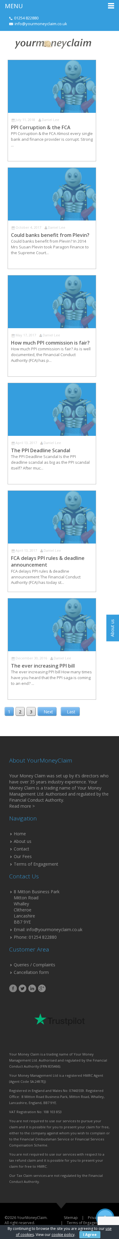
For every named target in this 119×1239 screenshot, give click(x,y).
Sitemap (71, 1217)
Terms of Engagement (36, 864)
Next (48, 712)
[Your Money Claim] (52, 43)
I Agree (90, 1234)
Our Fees (23, 856)
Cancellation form (31, 972)
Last (71, 712)
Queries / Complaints (34, 965)
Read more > (22, 806)
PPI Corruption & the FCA (40, 127)
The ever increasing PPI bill (43, 665)
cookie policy (63, 1234)
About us (22, 841)
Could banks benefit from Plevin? (50, 235)
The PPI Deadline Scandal (40, 450)
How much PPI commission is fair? (50, 342)
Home (20, 834)
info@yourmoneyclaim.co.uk (41, 23)
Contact (21, 849)
